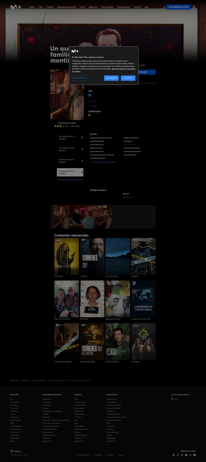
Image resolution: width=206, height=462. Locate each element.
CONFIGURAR (79, 78)
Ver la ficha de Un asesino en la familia (70, 179)
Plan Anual (110, 429)
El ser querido (46, 399)
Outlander (45, 408)
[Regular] (60, 126)
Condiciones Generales (113, 408)
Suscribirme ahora (179, 7)
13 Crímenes (135, 362)
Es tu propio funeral (96, 151)
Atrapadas (84, 319)
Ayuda (176, 399)
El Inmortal (45, 414)
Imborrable (58, 276)
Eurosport (77, 432)
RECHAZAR (111, 78)
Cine (41, 7)
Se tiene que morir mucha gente (51, 411)
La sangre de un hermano (132, 151)
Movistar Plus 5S (47, 441)
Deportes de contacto (81, 429)
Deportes (93, 7)
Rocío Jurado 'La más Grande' (51, 423)
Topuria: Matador (80, 426)
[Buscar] (164, 7)
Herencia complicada (131, 138)
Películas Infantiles (15, 420)
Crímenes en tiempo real (140, 319)
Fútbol (50, 7)
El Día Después (79, 411)
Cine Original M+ (15, 402)
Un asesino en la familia (67, 137)
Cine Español (14, 405)
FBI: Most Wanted (112, 362)
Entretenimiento (15, 438)
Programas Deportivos (48, 435)
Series (32, 7)
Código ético (110, 411)
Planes (109, 423)
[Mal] (58, 126)
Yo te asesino (128, 141)
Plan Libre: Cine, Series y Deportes (117, 417)
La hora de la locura (97, 144)
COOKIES (121, 455)
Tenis (82, 7)
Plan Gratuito (107, 7)
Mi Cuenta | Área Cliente (114, 405)
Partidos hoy (78, 438)
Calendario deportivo (66, 7)
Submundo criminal (112, 319)
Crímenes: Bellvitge (87, 362)
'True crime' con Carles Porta (50, 426)
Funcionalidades (111, 402)
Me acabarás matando (97, 158)
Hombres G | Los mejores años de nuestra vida (55, 420)
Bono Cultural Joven (113, 432)
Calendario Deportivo (81, 435)
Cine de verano (14, 417)
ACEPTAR (128, 78)
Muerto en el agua (96, 148)
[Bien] (63, 126)
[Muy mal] (55, 126)
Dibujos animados (47, 432)
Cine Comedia (14, 408)
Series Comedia (14, 432)
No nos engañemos (130, 155)
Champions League (80, 402)
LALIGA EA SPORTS (80, 405)
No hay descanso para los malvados (102, 155)
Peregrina (135, 276)
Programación (79, 441)
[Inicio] (15, 7)
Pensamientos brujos (97, 141)
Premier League (79, 408)
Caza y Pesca (46, 438)
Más (146, 7)
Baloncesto (78, 417)
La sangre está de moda (132, 148)
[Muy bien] (66, 126)
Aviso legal (98, 455)
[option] (62, 217)
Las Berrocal (46, 417)
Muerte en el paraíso (62, 319)
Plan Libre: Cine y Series (114, 420)
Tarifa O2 (109, 435)
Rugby (76, 423)
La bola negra (46, 402)
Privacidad (110, 455)
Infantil (137, 7)
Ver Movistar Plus (112, 399)
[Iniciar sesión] (194, 7)
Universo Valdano (80, 414)
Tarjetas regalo (111, 438)
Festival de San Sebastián (49, 429)
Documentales (123, 7)
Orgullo (12, 441)
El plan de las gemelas (62, 362)
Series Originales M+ (16, 426)
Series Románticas (15, 429)
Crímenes (83, 276)
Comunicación (111, 441)
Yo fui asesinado (111, 276)
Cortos (12, 414)
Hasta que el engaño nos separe (101, 138)
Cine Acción (13, 411)
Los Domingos (46, 405)
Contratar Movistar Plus (113, 414)
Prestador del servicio (83, 455)
